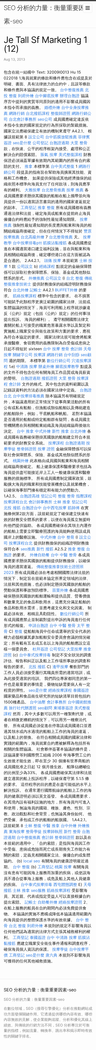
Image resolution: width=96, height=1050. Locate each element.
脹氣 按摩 (48, 154)
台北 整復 (74, 278)
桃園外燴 (21, 460)
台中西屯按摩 (54, 507)
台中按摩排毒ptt (27, 242)
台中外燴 (69, 825)
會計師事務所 (40, 501)
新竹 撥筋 (44, 548)
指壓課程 (84, 495)
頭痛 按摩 (52, 260)
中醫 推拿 (51, 825)
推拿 (28, 166)
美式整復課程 (70, 154)
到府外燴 (26, 95)
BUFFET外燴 (66, 289)
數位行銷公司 (58, 360)
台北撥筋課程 (37, 113)
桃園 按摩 (63, 866)
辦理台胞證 (70, 95)
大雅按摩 (32, 189)
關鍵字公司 (22, 354)
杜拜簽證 (40, 649)
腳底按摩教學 (67, 366)
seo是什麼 (22, 142)
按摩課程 (56, 443)
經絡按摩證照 (70, 902)
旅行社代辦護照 (22, 707)
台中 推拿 (25, 431)
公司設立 (25, 266)
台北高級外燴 (32, 236)
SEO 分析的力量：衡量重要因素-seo (44, 14)
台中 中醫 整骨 (64, 554)
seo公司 (45, 119)
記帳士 (36, 289)
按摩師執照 (53, 831)
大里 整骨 (78, 142)
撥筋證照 (49, 378)
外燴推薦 (36, 278)
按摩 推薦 (74, 189)
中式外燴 (43, 431)
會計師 (76, 348)
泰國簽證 (81, 690)
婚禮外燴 (52, 107)
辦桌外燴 (46, 366)
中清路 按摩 (26, 366)
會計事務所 (56, 702)
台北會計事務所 (22, 119)
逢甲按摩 (60, 666)
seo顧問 (45, 707)
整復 (18, 631)
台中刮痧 (72, 354)
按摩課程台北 (15, 501)
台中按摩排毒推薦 (28, 395)
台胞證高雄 (30, 495)
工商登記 (28, 207)
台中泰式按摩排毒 (35, 654)
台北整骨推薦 (53, 189)
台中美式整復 (62, 166)
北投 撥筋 (12, 507)
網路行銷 (17, 113)
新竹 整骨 (72, 831)
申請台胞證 (38, 625)
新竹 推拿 (60, 431)
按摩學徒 (60, 949)
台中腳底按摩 (47, 95)
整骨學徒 (34, 831)
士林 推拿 (61, 501)
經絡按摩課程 (60, 690)
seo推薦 (28, 548)
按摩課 (40, 354)
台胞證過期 (59, 142)
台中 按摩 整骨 (56, 348)
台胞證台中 (32, 507)
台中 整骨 (65, 537)
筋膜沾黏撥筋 (55, 242)
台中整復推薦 (72, 89)
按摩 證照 (46, 448)
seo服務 (38, 890)
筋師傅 (74, 507)
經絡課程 (47, 266)
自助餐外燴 (47, 902)
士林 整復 (32, 825)
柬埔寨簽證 (63, 707)
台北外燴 (21, 289)
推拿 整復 (46, 207)
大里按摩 (74, 649)
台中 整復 (21, 866)
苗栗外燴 (60, 590)
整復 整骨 (66, 495)
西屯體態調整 (65, 884)
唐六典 (51, 955)
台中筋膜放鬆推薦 (61, 136)
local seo (31, 860)
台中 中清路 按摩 (62, 937)
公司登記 (40, 142)
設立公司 (36, 136)
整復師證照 (60, 113)
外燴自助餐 (39, 554)
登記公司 (49, 495)
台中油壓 (38, 702)
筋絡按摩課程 (24, 295)
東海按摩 (17, 831)
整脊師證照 (26, 448)
